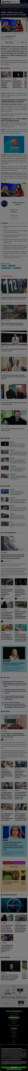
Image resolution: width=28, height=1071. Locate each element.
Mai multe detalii (20, 1051)
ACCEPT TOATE (14, 1067)
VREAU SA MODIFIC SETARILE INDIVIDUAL (14, 1069)
